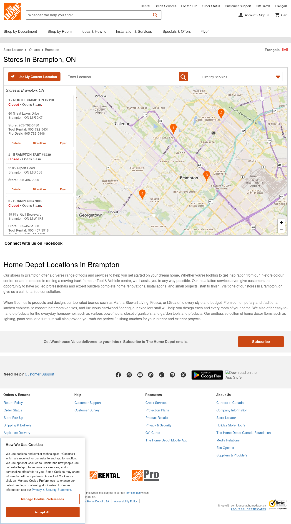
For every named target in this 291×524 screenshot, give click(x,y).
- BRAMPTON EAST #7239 (29, 154)
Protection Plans (157, 410)
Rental (145, 6)
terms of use (133, 492)
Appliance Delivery (17, 432)
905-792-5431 (38, 129)
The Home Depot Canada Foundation (243, 432)
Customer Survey (87, 410)
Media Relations (228, 440)
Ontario (34, 50)
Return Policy (13, 402)
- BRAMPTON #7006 (25, 201)
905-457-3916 (38, 230)
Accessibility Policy (126, 501)
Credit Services (165, 6)
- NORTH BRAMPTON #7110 (31, 100)
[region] (42, 481)
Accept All (43, 512)
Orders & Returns (16, 394)
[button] (155, 15)
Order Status (211, 6)
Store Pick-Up (13, 417)
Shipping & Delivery (18, 425)
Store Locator (13, 50)
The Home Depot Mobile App (166, 440)
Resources (153, 394)
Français (281, 6)
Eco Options (225, 447)
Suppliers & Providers (231, 455)
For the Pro (189, 6)
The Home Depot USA (95, 501)
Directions (39, 143)
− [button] (281, 229)
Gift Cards (263, 6)
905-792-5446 (34, 133)
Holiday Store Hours (230, 425)
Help (77, 394)
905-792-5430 (29, 125)
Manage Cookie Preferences (42, 499)
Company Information (232, 410)
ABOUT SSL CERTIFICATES (248, 509)
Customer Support (238, 6)
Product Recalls (157, 417)
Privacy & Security (158, 425)
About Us (223, 394)
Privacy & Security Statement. (52, 489)
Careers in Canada (230, 402)
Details (16, 143)
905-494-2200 (29, 179)
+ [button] (281, 222)
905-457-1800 (29, 226)
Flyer (63, 143)
